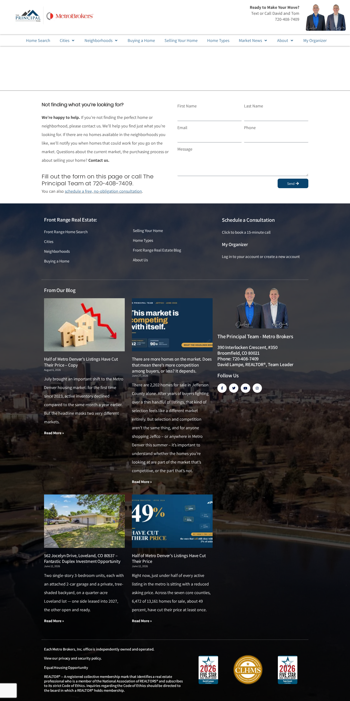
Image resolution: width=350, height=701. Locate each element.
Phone (250, 127)
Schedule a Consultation (248, 220)
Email (182, 127)
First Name (187, 106)
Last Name (253, 106)
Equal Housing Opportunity (66, 667)
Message (184, 149)
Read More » (54, 432)
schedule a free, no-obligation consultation (103, 191)
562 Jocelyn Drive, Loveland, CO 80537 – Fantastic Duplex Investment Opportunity (82, 558)
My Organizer (235, 244)
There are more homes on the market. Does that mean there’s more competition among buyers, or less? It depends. (172, 364)
